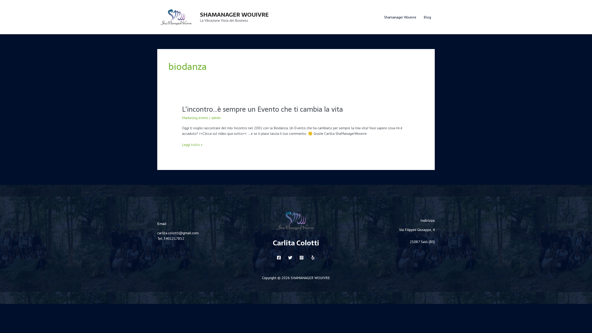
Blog (427, 17)
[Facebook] (279, 258)
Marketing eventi (195, 117)
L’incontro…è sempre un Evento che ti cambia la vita (262, 109)
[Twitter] (290, 258)
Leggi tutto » (192, 144)
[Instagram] (301, 258)
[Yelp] (313, 258)
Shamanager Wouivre (400, 17)
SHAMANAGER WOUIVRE (234, 14)
